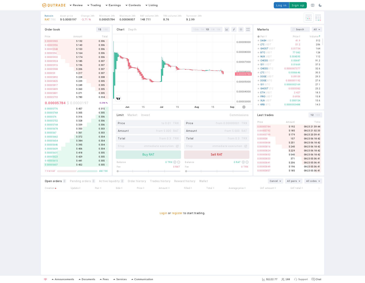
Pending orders (82, 181)
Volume (314, 36)
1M (218, 29)
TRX (169, 162)
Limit (120, 115)
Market (132, 115)
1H (202, 29)
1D (207, 29)
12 (312, 115)
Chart (121, 29)
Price (295, 36)
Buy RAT (148, 154)
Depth (132, 29)
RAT (237, 162)
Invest (145, 115)
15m (196, 29)
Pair (262, 36)
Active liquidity (111, 181)
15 (99, 29)
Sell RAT (217, 154)
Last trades (265, 115)
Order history (137, 181)
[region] (77, 69)
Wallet (203, 181)
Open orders (55, 181)
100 (105, 29)
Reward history (184, 181)
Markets (263, 29)
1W (213, 29)
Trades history (160, 181)
